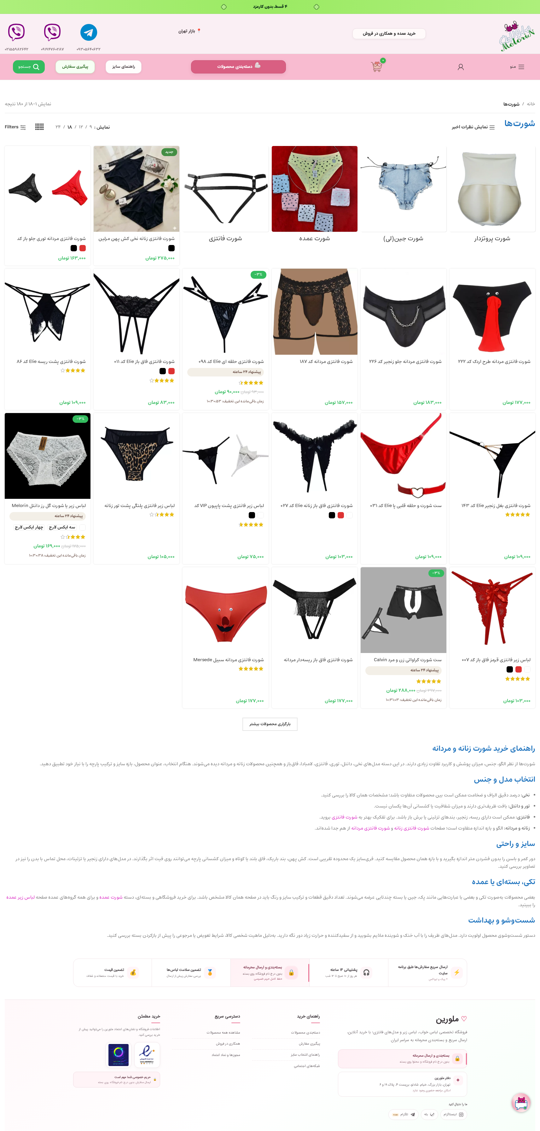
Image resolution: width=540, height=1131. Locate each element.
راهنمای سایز (123, 66)
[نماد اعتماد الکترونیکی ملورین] (147, 1055)
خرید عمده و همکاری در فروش (389, 33)
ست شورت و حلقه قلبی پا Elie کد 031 (406, 506)
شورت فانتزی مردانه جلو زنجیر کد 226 (405, 361)
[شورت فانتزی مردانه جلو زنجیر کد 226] (403, 311)
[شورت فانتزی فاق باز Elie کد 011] (136, 311)
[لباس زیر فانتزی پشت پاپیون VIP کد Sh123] (225, 456)
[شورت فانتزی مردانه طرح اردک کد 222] (492, 311)
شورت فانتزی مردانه (370, 828)
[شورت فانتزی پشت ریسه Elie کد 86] (47, 311)
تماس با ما (53, 67)
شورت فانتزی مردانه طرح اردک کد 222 (494, 361)
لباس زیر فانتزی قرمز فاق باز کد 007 (496, 660)
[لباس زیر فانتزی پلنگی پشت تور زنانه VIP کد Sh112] (136, 456)
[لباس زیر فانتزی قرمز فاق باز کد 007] (492, 610)
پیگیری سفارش (75, 66)
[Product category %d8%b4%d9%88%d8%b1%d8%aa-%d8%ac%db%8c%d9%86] (403, 196)
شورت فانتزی (344, 817)
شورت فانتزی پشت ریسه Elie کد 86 (51, 361)
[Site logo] (517, 34)
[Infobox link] (89, 33)
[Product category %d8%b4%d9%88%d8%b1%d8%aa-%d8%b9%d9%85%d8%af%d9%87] (314, 196)
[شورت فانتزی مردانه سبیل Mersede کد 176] (225, 610)
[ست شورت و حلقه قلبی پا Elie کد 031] (403, 456)
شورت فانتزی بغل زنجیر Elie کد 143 (496, 506)
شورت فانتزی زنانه (411, 828)
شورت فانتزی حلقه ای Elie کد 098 (231, 361)
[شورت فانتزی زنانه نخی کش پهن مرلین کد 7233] (136, 189)
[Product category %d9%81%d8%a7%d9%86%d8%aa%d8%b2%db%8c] (225, 196)
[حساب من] (461, 67)
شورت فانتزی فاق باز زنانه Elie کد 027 (317, 506)
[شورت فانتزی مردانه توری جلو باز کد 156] (47, 189)
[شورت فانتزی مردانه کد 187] (314, 311)
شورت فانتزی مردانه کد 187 (326, 361)
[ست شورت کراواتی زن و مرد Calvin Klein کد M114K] (403, 610)
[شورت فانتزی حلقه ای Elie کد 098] (225, 311)
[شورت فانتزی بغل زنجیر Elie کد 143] (492, 456)
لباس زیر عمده (20, 897)
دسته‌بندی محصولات (235, 66)
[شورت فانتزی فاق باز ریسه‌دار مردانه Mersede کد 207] (314, 610)
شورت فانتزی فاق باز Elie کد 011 (144, 361)
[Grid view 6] (39, 127)
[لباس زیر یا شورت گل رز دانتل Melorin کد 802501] (47, 456)
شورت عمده (111, 897)
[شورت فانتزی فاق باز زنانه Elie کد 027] (314, 456)
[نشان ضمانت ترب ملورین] (118, 1055)
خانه (531, 104)
